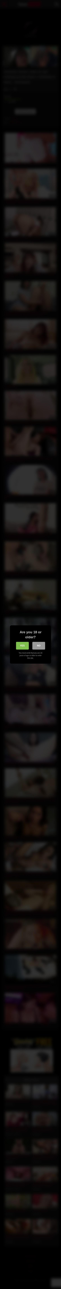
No (38, 645)
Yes (22, 645)
